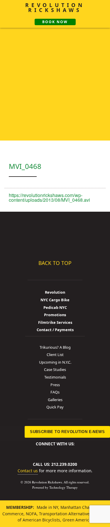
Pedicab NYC (55, 307)
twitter (46, 451)
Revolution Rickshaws (55, 234)
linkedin (56, 451)
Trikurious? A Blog (55, 347)
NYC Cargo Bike (55, 299)
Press (55, 384)
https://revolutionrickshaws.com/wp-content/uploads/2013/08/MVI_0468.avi (49, 197)
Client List (55, 354)
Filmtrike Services (55, 322)
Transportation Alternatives (65, 513)
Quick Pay (55, 407)
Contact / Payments (55, 329)
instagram (75, 451)
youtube (66, 451)
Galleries (55, 399)
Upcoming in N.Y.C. (55, 362)
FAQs (55, 392)
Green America (77, 520)
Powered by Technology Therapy (55, 487)
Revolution (55, 292)
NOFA (31, 513)
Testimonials (55, 377)
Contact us (28, 470)
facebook (36, 451)
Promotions (55, 314)
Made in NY (47, 507)
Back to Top (55, 262)
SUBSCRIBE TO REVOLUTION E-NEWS (67, 432)
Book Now (55, 21)
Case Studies (55, 369)
